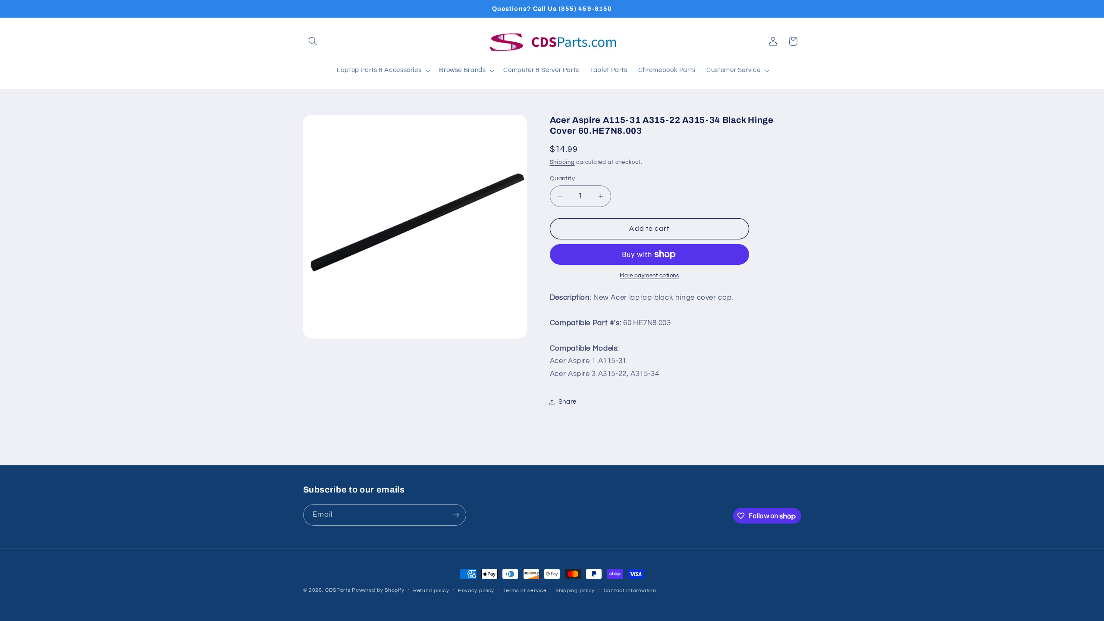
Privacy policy (476, 590)
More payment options (649, 276)
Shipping (562, 162)
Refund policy (431, 590)
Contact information (630, 590)
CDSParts (337, 590)
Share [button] (567, 401)
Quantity (562, 179)
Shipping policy (575, 590)
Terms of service (525, 590)
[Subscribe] (455, 514)
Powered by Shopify (378, 590)
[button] (313, 41)
